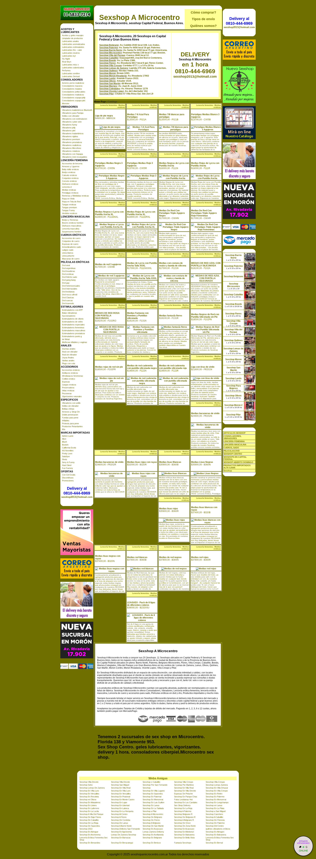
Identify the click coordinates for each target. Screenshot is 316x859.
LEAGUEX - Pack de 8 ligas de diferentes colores (141, 603)
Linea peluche (68, 256)
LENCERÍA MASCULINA (234, 444)
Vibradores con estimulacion (74, 119)
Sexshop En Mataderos (90, 802)
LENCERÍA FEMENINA (234, 441)
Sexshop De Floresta (215, 820)
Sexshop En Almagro (215, 832)
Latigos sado (67, 250)
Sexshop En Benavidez (90, 843)
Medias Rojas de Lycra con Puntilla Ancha (205, 164)
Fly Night (66, 59)
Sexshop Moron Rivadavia (113, 76)
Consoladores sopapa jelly (73, 97)
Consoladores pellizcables (73, 92)
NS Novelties (68, 450)
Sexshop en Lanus (214, 805)
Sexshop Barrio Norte (110, 50)
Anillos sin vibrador (70, 406)
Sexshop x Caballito (151, 782)
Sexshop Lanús (107, 78)
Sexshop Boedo (107, 60)
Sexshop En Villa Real (120, 788)
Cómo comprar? (203, 12)
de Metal (65, 339)
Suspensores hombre (71, 231)
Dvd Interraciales (69, 289)
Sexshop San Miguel (120, 785)
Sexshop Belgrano (108, 45)
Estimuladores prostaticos (73, 333)
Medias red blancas (137, 557)
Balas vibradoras (69, 313)
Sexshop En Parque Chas (185, 796)
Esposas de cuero (70, 244)
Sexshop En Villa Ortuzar (217, 788)
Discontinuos (68, 478)
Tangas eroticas (69, 204)
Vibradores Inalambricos (73, 133)
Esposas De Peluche (183, 794)
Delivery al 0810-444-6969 (76, 490)
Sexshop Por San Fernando (155, 785)
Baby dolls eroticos (70, 169)
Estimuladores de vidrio (72, 322)
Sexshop (147, 788)
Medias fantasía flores (170, 315)
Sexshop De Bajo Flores (90, 817)
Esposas (66, 382)
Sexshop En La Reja (183, 808)
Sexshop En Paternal (152, 796)
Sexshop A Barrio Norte (121, 826)
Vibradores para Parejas (73, 113)
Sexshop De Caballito (89, 820)
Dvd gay (65, 283)
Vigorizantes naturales (72, 396)
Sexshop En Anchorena (90, 835)
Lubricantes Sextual (71, 76)
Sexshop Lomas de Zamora (113, 68)
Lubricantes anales (70, 41)
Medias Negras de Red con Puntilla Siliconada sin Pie (205, 315)
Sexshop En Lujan (119, 802)
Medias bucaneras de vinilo (205, 413)
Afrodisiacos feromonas (72, 376)
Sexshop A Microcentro (139, 17)
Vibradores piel (68, 130)
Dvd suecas (67, 300)
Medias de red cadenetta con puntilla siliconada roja (173, 366)
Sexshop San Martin (109, 83)
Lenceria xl (67, 187)
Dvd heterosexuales (71, 286)
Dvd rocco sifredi (69, 294)
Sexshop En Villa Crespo (217, 791)
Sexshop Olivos (107, 81)
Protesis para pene (70, 423)
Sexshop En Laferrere (89, 808)
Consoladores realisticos (73, 95)
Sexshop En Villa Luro (89, 791)
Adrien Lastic (68, 436)
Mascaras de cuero (70, 259)
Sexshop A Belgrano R (184, 820)
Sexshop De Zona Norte (185, 826)
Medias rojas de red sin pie (109, 367)
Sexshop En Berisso (152, 843)
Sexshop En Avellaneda (153, 835)
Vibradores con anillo (71, 403)
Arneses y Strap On (71, 412)
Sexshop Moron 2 (233, 405)
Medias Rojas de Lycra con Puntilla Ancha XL (141, 213)
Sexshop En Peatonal (120, 796)
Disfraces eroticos (70, 184)
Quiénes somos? (203, 26)
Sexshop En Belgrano (152, 837)
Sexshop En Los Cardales (185, 802)
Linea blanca (67, 253)
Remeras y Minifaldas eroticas (75, 196)
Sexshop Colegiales (109, 88)
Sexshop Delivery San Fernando (125, 829)
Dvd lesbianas (68, 292)
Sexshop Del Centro (215, 826)
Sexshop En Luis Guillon (153, 802)
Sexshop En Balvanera (184, 835)
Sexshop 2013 (86, 829)
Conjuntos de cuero (70, 241)
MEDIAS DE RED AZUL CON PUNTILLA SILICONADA (206, 264)
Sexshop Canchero (214, 814)
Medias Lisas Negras (202, 462)
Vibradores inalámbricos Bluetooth (77, 110)
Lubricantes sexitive (71, 73)
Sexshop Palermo (108, 47)
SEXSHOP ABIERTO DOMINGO (238, 462)
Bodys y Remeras (70, 220)
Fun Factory (67, 468)
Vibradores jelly (69, 128)
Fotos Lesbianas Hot (183, 799)
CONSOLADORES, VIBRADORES (232, 437)
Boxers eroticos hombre (72, 223)
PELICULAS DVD (231, 451)
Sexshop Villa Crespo (110, 65)
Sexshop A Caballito (214, 817)
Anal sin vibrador (69, 355)
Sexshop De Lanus (119, 823)
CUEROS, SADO (231, 448)
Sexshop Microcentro (110, 52)
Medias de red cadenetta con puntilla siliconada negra (142, 366)
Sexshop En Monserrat (153, 799)
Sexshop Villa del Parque (112, 55)
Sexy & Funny (68, 462)
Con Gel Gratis (68, 475)
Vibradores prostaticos (72, 142)
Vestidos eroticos (69, 213)
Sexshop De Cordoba (120, 820)
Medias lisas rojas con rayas (142, 462)
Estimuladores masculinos (73, 330)
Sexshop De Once (182, 823)
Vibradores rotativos (71, 151)
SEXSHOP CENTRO (232, 454)
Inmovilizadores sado (71, 247)
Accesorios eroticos (71, 370)
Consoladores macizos (72, 86)
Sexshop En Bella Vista (184, 837)
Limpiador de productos (72, 38)
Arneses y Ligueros (70, 166)
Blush (64, 442)
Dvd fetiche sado (69, 277)
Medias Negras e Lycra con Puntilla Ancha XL (109, 213)
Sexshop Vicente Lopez (111, 91)
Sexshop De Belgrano (152, 817)
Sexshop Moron (107, 73)
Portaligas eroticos (70, 193)
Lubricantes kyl (69, 56)
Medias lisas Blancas (170, 462)
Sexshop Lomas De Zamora (92, 788)
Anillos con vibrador (70, 116)
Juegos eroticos (69, 385)
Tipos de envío (203, 19)
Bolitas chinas (68, 409)
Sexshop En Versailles (89, 794)
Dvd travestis (68, 303)
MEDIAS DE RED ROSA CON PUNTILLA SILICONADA (107, 315)
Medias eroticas (69, 190)
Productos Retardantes (72, 426)
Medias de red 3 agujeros (108, 264)
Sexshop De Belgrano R (184, 817)
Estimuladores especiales (73, 324)
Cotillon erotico (68, 379)
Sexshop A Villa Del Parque (91, 814)
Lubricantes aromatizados (73, 44)
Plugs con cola (68, 363)
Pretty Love (67, 453)
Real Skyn (66, 62)
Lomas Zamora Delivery (153, 832)
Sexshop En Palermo (215, 796)
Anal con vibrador (70, 352)
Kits (63, 429)
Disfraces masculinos (71, 226)
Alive (64, 439)
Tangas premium (69, 207)
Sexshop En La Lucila (89, 811)
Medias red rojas (199, 557)
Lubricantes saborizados (73, 67)
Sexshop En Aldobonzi (184, 832)
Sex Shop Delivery (182, 805)
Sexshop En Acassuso (153, 829)
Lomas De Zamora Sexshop (123, 835)
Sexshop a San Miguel (215, 811)
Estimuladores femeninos (73, 327)
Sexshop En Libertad (120, 805)
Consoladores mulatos (72, 89)
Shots (64, 459)
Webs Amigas (158, 778)
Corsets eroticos (69, 181)
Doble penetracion (70, 415)
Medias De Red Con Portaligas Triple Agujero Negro (172, 213)
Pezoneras (67, 393)
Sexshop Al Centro (119, 814)
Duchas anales (68, 349)
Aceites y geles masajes (73, 35)
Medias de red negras (170, 557)
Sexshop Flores (107, 63)
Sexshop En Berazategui (122, 843)
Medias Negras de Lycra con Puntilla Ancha (174, 164)
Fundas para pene (70, 418)
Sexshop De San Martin (153, 826)
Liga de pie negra (104, 115)
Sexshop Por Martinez (184, 785)
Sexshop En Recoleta (89, 796)
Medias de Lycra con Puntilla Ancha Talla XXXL (142, 264)
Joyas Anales (68, 357)
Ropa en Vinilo (68, 199)
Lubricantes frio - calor (72, 50)
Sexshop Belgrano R (183, 814)
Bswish (65, 445)
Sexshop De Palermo (215, 823)
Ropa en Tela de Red (71, 201)
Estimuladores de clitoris (73, 319)
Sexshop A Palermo (182, 811)
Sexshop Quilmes (108, 70)
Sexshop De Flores (151, 820)
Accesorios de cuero (71, 238)
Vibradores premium (71, 139)
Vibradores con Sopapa (72, 154)
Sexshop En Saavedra (153, 794)
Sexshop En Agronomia (121, 832)
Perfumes (66, 70)
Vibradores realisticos (71, 145)
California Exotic (69, 448)
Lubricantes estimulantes (73, 47)
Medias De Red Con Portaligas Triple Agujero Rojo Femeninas (204, 213)
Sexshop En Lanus (151, 805)
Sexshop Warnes (108, 86)
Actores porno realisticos (73, 83)
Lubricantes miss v (70, 65)
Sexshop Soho (86, 785)
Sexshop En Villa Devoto (185, 791)
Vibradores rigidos (70, 136)
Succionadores (68, 316)
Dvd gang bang (69, 280)
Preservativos (68, 387)
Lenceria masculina (70, 229)
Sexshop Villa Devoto (89, 782)
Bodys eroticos (68, 172)
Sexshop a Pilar (150, 811)
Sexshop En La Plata (215, 808)
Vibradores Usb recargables (74, 157)
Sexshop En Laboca (120, 808)
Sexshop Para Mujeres (233, 387)
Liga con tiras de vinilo (202, 367)
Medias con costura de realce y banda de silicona (172, 264)
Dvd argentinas (69, 268)
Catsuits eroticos (69, 175)
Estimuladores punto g (72, 336)
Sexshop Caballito (108, 58)
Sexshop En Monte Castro (122, 799)
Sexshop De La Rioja (89, 823)
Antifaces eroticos (70, 373)
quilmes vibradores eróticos (218, 829)
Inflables (65, 420)
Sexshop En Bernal (214, 843)
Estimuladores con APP (72, 310)
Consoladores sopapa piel (73, 100)
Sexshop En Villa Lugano (154, 791)
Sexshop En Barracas (121, 837)
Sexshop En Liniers (88, 805)
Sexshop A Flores (119, 817)
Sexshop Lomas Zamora (217, 785)
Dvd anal (66, 265)
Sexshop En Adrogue (89, 832)
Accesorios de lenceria (72, 163)
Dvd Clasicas (68, 297)
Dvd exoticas (68, 274)
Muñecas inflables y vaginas (74, 342)
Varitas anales (68, 360)
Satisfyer (66, 456)
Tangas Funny (68, 210)
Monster (65, 103)
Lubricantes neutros (71, 53)
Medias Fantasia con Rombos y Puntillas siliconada (137, 315)
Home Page (100, 101)
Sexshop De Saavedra (90, 826)
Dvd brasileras (68, 271)
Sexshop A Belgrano (151, 823)
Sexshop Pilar (106, 93)
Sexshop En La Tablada (153, 808)
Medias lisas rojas (168, 508)
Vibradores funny (69, 125)
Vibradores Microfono (71, 148)
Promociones (68, 480)
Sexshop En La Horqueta (122, 811)
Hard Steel (66, 465)
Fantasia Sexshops (182, 843)
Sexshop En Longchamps (217, 802)
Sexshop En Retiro (214, 794)
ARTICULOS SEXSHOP (234, 433)
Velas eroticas (68, 390)
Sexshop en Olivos (88, 799)
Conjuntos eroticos (70, 178)
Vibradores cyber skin (72, 122)
